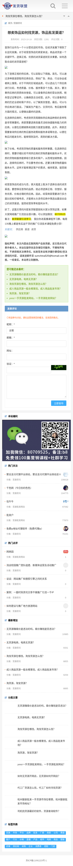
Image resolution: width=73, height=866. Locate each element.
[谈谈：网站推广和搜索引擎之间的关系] (65, 578)
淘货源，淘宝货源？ (20, 293)
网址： (10, 350)
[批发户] (65, 515)
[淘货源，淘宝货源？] (65, 683)
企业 (31, 846)
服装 (62, 839)
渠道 (27, 229)
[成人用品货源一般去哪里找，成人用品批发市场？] (65, 669)
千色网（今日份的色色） (19, 488)
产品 (35, 839)
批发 (35, 833)
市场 (15, 833)
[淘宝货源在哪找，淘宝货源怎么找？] (65, 656)
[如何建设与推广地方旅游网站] (65, 605)
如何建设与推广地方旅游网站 (21, 606)
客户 (8, 839)
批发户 (10, 515)
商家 (49, 833)
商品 (56, 839)
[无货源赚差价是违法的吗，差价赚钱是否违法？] (65, 628)
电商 (49, 839)
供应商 (19, 229)
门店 (53, 846)
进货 (33, 229)
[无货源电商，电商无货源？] (65, 642)
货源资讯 (18, 23)
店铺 (8, 846)
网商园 (10, 551)
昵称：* (11, 324)
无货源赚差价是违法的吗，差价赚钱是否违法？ (34, 274)
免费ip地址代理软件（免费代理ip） (24, 528)
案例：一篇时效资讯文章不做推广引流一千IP (30, 592)
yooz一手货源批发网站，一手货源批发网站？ (33, 298)
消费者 (38, 846)
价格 (22, 839)
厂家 (42, 833)
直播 (28, 839)
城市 (42, 839)
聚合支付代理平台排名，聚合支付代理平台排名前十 (33, 474)
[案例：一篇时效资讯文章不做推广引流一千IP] (65, 592)
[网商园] (65, 551)
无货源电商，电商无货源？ (23, 279)
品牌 (28, 833)
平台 (22, 833)
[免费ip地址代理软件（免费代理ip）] (65, 528)
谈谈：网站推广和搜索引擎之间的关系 (26, 578)
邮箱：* (11, 337)
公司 (56, 833)
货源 (8, 833)
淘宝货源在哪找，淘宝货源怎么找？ (28, 284)
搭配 (46, 846)
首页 (10, 23)
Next (68, 16)
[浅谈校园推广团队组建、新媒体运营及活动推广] (65, 565)
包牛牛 (10, 501)
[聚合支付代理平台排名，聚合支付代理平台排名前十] (65, 474)
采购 (24, 846)
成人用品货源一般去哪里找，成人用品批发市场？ (31, 17)
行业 (15, 839)
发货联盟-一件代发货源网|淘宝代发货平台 (17, 6)
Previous (64, 16)
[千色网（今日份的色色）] (65, 487)
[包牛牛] (65, 501)
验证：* (11, 363)
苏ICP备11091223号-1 (36, 860)
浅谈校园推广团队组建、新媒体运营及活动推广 (31, 565)
